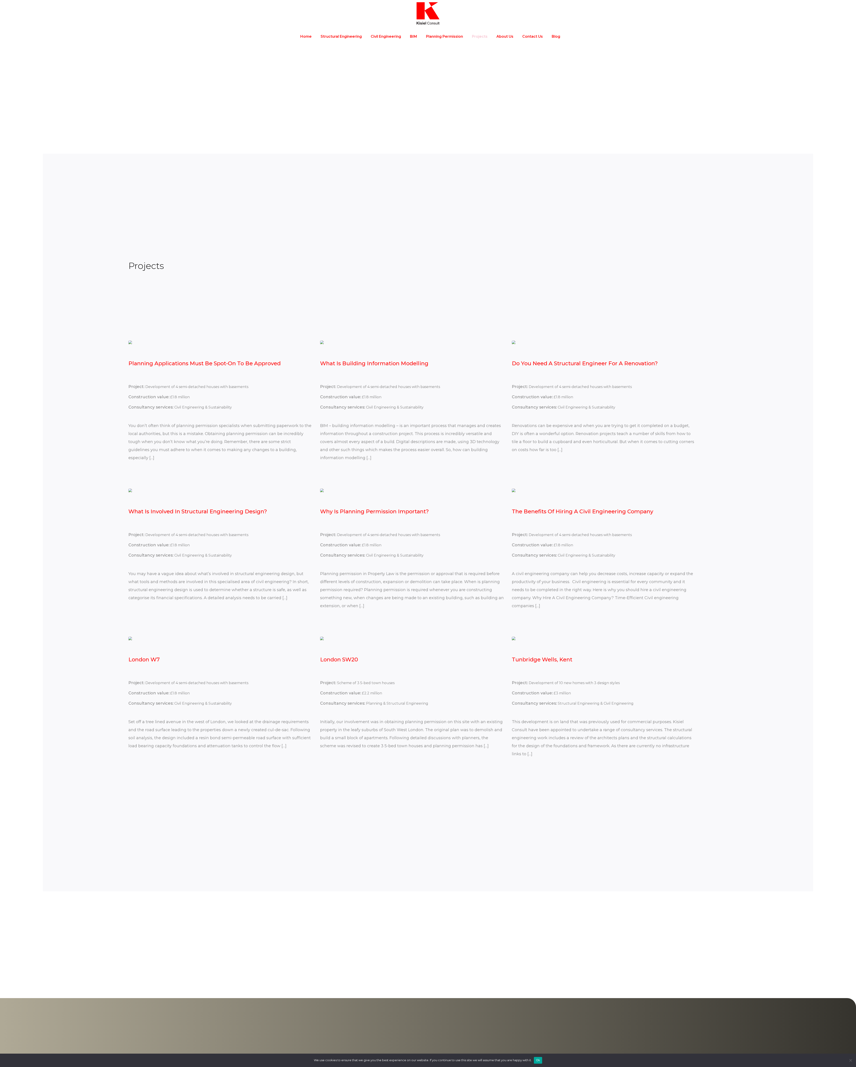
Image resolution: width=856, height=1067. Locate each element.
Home (306, 36)
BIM (413, 36)
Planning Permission (444, 36)
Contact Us (532, 36)
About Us (504, 36)
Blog (556, 36)
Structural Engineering (341, 36)
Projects (480, 36)
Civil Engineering (386, 36)
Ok (538, 1060)
